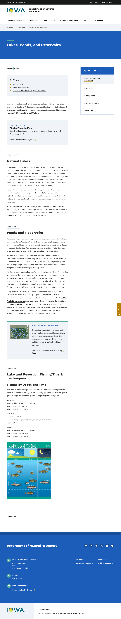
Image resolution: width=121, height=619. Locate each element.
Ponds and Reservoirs (21, 87)
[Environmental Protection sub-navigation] (79, 20)
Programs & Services (107, 2)
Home (11, 27)
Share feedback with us (22, 590)
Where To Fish (42, 27)
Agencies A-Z (94, 2)
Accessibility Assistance (84, 563)
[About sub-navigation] (90, 20)
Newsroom (102, 559)
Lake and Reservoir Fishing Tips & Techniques (29, 91)
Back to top (12, 155)
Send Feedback (44, 609)
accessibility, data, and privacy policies (71, 613)
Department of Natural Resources (41, 10)
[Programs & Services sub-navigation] (23, 20)
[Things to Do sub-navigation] (54, 20)
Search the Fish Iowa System (22, 140)
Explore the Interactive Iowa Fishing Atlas (47, 352)
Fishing (31, 27)
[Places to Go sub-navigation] (39, 20)
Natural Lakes (18, 84)
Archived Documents (105, 563)
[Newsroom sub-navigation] (104, 20)
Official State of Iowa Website (16, 2)
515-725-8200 (17, 578)
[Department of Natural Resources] (16, 10)
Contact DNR (80, 559)
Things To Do (21, 27)
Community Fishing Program (19, 304)
